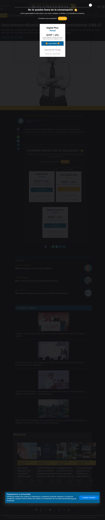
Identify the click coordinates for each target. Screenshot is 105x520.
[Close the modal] (90, 5)
